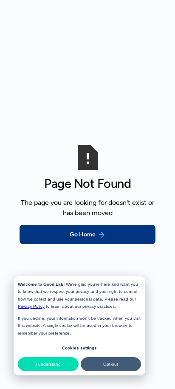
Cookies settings (79, 348)
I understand (48, 364)
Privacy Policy (31, 306)
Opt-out (110, 364)
